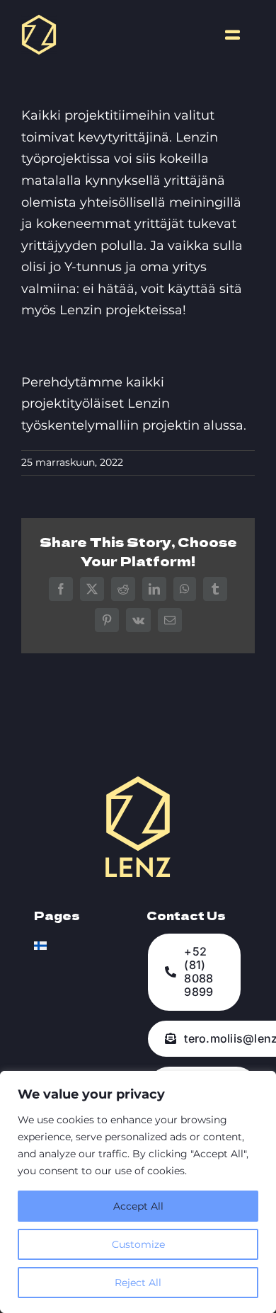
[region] (138, 1192)
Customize (138, 1244)
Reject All (138, 1282)
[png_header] (39, 20)
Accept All (138, 1206)
